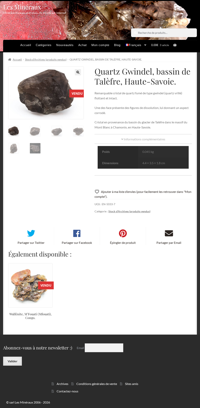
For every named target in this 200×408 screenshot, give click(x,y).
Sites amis (131, 384)
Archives (62, 384)
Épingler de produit (123, 242)
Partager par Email (168, 242)
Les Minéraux (22, 7)
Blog (117, 45)
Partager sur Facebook (77, 242)
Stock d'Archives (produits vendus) (46, 59)
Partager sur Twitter (31, 242)
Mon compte (100, 45)
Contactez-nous (67, 391)
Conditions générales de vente (96, 384)
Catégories (44, 45)
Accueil (25, 45)
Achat (82, 45)
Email (81, 348)
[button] (78, 72)
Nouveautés (65, 45)
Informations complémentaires (144, 139)
